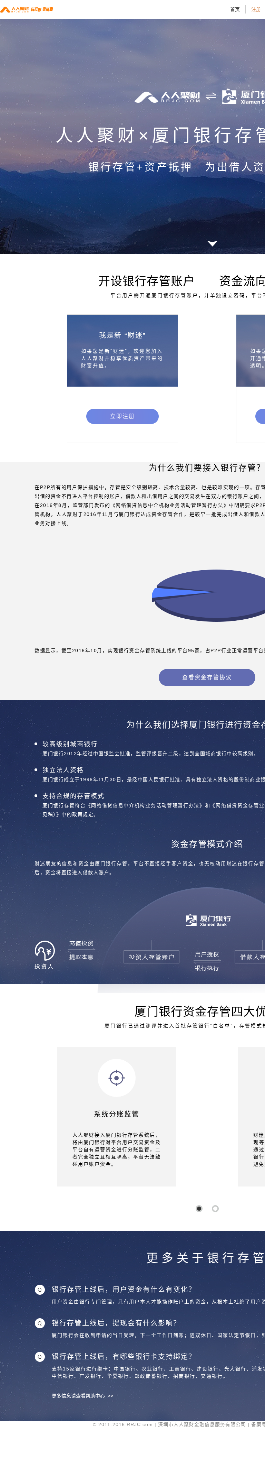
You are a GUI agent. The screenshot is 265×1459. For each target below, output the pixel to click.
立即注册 (122, 416)
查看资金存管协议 (207, 677)
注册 (256, 9)
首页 (235, 9)
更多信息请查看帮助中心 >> (82, 1395)
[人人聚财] (29, 9)
